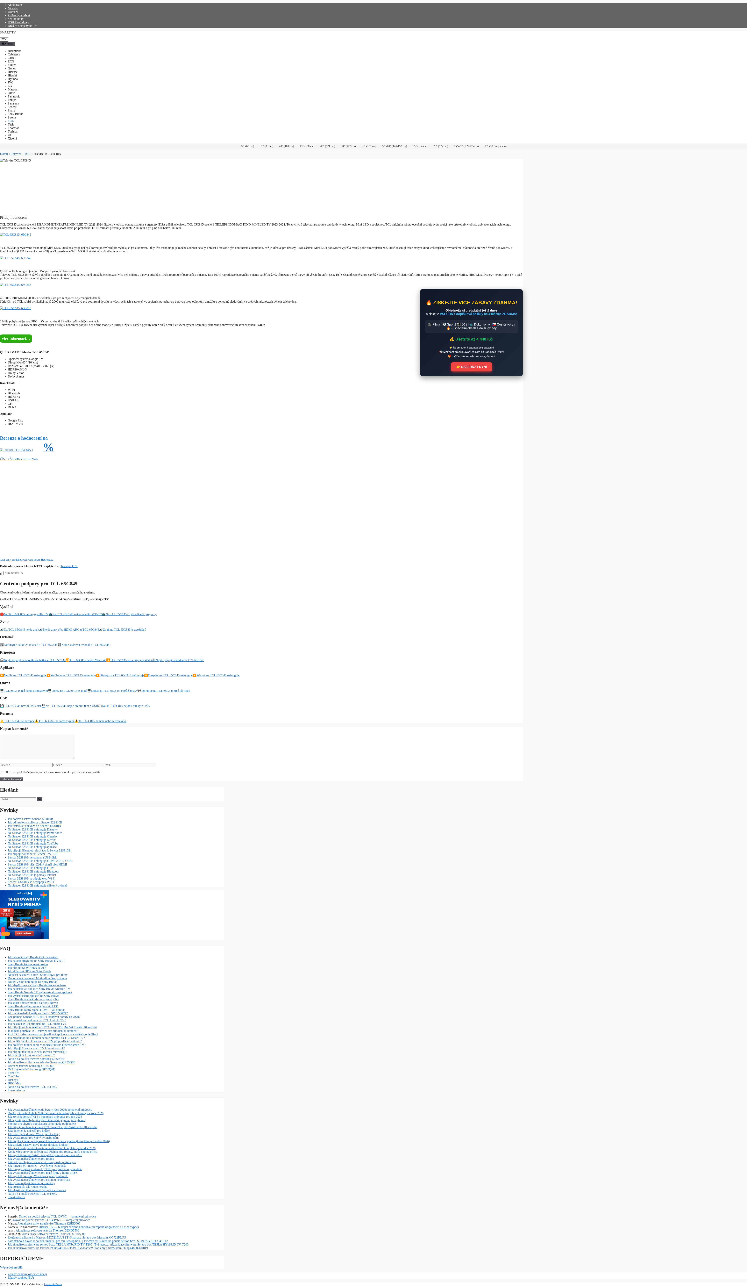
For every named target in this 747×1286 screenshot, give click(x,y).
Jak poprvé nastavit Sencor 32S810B (30, 819)
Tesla (11, 124)
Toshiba (13, 131)
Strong (12, 117)
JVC (10, 82)
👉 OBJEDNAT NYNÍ (471, 367)
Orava (11, 93)
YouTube (13, 1076)
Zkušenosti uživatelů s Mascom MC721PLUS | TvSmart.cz (44, 1237)
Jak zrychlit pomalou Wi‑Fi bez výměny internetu (38, 1176)
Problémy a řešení (19, 15)
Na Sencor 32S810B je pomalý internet (32, 875)
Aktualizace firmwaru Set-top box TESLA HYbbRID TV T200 (149, 1244)
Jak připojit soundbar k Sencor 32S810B (33, 854)
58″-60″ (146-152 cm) (394, 146)
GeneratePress (53, 1284)
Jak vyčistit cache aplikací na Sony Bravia (33, 995)
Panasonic (14, 96)
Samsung (13, 103)
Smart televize (16, 1090)
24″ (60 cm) (247, 146)
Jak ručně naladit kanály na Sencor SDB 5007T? (38, 1013)
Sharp (11, 110)
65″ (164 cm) (420, 146)
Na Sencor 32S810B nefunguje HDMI (31, 868)
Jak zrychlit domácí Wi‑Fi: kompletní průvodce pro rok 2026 (45, 1116)
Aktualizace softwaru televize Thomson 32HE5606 (48, 1223)
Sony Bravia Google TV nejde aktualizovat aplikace (40, 992)
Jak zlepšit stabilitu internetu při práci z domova (37, 1190)
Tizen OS (13, 1072)
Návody (13, 8)
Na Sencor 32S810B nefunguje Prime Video (35, 833)
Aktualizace (15, 4)
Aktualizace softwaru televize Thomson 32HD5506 (47, 1230)
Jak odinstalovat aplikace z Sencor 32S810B (35, 822)
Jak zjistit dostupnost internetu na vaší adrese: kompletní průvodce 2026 (52, 1148)
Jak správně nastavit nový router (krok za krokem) (38, 1144)
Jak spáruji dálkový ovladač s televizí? (31, 1055)
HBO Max (14, 1083)
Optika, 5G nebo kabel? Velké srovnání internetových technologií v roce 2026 (55, 1113)
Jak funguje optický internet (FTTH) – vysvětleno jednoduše (45, 1169)
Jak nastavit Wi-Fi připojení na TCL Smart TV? (37, 1023)
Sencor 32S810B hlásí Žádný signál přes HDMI (37, 864)
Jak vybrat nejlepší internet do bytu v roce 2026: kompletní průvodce (50, 1109)
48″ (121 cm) (327, 146)
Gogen (12, 68)
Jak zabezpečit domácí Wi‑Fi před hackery (34, 1134)
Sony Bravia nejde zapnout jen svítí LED (33, 1006)
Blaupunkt (14, 51)
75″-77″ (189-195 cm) (466, 146)
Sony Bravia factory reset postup (28, 964)
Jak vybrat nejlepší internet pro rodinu (31, 1158)
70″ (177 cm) (440, 146)
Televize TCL (69, 566)
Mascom (13, 89)
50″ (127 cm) (348, 146)
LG (10, 86)
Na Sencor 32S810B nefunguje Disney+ (33, 829)
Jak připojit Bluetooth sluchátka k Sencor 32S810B (39, 850)
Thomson (13, 128)
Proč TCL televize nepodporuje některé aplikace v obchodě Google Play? (53, 1034)
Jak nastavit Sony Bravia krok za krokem (33, 957)
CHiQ (11, 58)
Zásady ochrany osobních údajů (27, 1274)
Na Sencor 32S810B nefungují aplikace (32, 847)
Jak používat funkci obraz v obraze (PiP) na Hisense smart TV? (47, 1044)
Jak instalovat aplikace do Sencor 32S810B (34, 826)
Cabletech (14, 54)
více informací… (16, 338)
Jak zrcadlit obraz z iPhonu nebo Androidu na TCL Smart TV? (46, 1037)
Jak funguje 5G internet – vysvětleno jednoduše (37, 1165)
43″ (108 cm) (307, 146)
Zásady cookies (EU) (21, 1277)
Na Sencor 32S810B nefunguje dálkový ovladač (37, 885)
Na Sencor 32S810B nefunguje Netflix (32, 840)
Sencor (12, 107)
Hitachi (12, 75)
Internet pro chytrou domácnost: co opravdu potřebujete (42, 1123)
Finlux (12, 65)
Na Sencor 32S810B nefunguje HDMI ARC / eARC (40, 861)
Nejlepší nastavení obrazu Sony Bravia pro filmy (38, 974)
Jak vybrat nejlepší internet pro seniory (31, 1183)
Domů (4, 153)
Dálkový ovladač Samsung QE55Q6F (31, 1069)
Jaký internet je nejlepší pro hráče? (29, 1130)
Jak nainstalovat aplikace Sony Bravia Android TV (39, 988)
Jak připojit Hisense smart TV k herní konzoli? (36, 1048)
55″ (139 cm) (369, 146)
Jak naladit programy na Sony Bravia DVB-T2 (36, 960)
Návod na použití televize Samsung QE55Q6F (36, 1058)
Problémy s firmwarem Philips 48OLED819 (121, 1248)
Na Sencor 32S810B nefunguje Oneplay (33, 836)
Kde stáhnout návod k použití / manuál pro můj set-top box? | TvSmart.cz (53, 1241)
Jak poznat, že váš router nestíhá (27, 1186)
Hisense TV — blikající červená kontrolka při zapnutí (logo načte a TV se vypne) (89, 1227)
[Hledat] (39, 799)
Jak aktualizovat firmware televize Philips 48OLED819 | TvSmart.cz (50, 1248)
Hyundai (13, 79)
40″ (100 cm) (286, 146)
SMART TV (8, 32)
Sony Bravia (15, 114)
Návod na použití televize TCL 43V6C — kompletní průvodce (57, 1216)
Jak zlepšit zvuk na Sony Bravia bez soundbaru (37, 985)
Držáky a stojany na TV (22, 25)
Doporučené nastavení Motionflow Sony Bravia (37, 978)
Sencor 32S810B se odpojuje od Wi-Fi (31, 878)
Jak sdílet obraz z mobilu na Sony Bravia (33, 1002)
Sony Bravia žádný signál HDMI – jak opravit (36, 1009)
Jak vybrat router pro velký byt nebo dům (33, 1137)
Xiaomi (12, 138)
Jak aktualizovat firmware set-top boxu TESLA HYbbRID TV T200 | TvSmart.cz (58, 1244)
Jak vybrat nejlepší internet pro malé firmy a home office (42, 1172)
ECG (11, 61)
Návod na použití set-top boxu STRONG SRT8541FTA (133, 1241)
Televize (16, 153)
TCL (11, 121)
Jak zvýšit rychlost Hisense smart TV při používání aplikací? (45, 1041)
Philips (12, 100)
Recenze (13, 11)
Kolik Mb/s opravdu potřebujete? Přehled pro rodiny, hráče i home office (52, 1151)
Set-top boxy (16, 18)
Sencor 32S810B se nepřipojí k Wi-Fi (31, 882)
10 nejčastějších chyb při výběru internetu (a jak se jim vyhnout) (47, 1120)
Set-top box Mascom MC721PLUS (104, 1237)
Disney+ (13, 1079)
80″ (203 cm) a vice (496, 146)
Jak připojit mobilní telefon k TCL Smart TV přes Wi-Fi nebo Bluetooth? (52, 1027)
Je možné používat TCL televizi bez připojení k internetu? (43, 1030)
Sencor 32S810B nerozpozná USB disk (32, 857)
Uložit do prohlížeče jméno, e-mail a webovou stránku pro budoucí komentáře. (53, 772)
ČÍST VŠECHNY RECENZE (19, 459)
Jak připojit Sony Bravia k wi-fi (27, 967)
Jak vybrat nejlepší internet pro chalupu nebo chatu (39, 1179)
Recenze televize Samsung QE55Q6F (31, 1065)
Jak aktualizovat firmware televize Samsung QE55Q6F (41, 1062)
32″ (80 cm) (266, 146)
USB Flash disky (18, 22)
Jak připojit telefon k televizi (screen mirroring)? (37, 1051)
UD (10, 135)
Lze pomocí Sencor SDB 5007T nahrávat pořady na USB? (44, 1016)
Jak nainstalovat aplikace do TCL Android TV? (37, 1020)
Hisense (13, 72)
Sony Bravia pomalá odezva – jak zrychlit (33, 999)
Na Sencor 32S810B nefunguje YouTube (33, 843)
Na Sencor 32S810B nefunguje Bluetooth (33, 871)
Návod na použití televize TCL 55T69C (32, 1086)
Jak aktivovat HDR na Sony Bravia (29, 971)
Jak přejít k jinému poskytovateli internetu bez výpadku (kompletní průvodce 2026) (59, 1141)
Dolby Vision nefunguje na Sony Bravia (32, 981)
